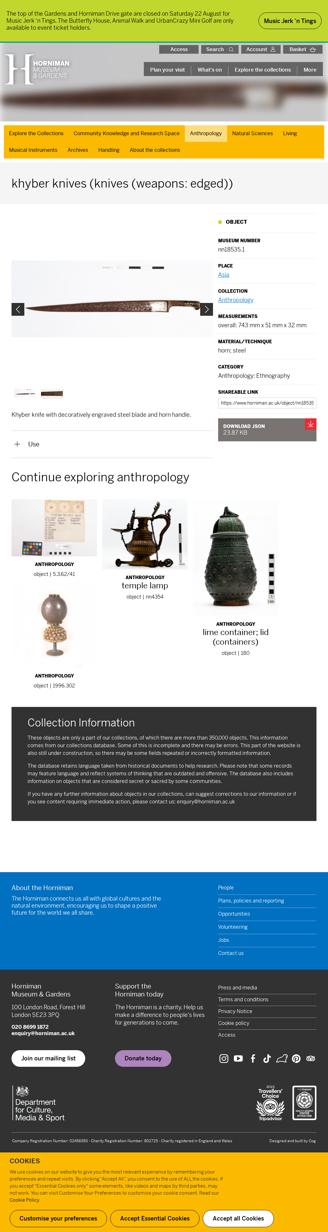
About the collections (155, 150)
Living (290, 133)
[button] (232, 49)
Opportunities (234, 913)
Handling (108, 150)
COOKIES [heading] (25, 1161)
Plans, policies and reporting (251, 900)
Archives (78, 150)
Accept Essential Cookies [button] (155, 1218)
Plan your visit (167, 69)
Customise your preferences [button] (58, 1218)
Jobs (223, 940)
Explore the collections (263, 69)
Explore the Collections (36, 133)
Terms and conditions (243, 999)
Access (179, 49)
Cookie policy (233, 1023)
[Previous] (18, 309)
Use (33, 444)
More (310, 69)
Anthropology (206, 133)
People (226, 887)
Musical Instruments (33, 150)
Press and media (237, 987)
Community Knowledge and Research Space (127, 133)
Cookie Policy (24, 1200)
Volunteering (233, 927)
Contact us (231, 953)
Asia (223, 274)
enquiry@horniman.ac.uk (206, 801)
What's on (210, 69)
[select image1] (51, 394)
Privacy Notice (235, 1011)
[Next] (206, 309)
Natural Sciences (252, 133)
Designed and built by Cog (292, 1140)
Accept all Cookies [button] (238, 1218)
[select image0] (25, 393)
